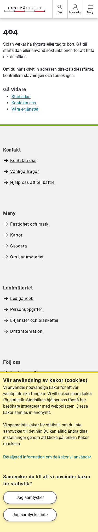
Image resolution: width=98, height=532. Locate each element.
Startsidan (21, 96)
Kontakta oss (23, 102)
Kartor (16, 235)
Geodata (18, 246)
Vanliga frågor (24, 171)
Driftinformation (26, 331)
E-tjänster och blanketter (34, 320)
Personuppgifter (26, 309)
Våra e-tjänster (24, 109)
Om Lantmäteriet (27, 257)
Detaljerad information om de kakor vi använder (47, 457)
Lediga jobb (22, 298)
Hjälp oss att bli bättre (32, 182)
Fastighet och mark (29, 224)
